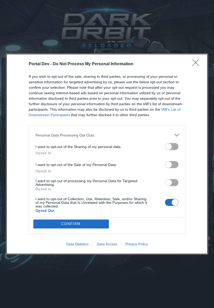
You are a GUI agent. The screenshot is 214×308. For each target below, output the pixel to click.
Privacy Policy (136, 244)
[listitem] (107, 135)
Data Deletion (77, 244)
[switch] (172, 146)
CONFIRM (71, 224)
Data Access (107, 244)
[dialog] (107, 154)
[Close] (197, 64)
